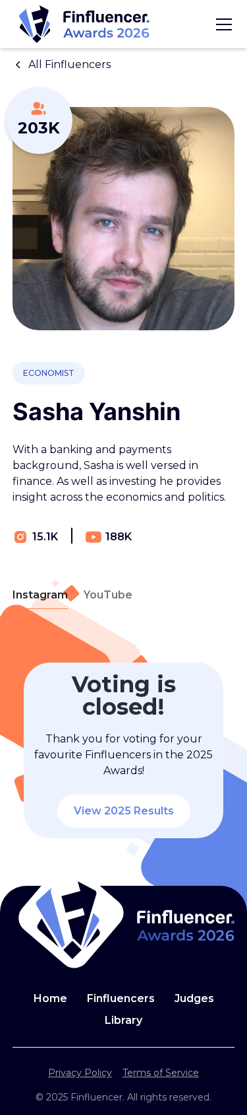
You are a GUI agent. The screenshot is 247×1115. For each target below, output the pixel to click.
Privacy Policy (80, 1073)
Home (50, 998)
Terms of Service (161, 1073)
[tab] (40, 595)
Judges (194, 998)
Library (123, 1020)
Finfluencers (121, 998)
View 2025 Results (124, 811)
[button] (221, 24)
